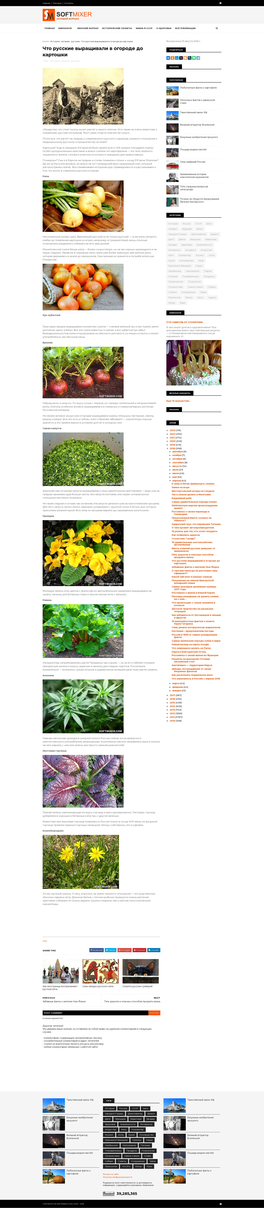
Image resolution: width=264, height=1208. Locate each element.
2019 (173, 444)
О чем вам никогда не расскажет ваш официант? (194, 572)
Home (46, 41)
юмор (172, 303)
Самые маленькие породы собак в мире (196, 640)
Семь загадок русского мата (97, 986)
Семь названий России (192, 161)
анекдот (173, 229)
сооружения (188, 292)
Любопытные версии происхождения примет (194, 506)
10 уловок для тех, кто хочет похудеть (194, 531)
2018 (173, 448)
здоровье (187, 244)
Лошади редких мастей (193, 149)
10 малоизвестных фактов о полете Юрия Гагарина (193, 622)
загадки (173, 244)
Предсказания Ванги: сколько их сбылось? (192, 519)
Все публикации (185, 28)
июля (175, 469)
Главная (46, 3)
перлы (207, 271)
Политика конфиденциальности (117, 1177)
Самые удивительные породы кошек (194, 501)
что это (126, 1166)
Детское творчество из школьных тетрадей (192, 610)
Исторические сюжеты (117, 28)
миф (201, 260)
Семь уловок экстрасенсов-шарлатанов (196, 627)
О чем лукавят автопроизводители (193, 527)
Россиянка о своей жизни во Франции (195, 655)
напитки (136, 1140)
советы (173, 292)
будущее (187, 229)
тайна (203, 292)
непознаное (192, 271)
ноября (177, 455)
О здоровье (163, 28)
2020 (173, 441)
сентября (178, 462)
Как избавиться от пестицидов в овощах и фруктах (196, 616)
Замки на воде (180, 487)
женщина (195, 239)
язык (182, 303)
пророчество (176, 281)
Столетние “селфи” (184, 538)
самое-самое (195, 287)
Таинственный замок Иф (193, 112)
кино (171, 255)
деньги (214, 234)
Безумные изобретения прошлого (199, 137)
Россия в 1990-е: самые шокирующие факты (194, 636)
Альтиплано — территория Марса (192, 665)
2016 (173, 699)
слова (147, 1156)
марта (176, 683)
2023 (173, 430)
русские (75, 41)
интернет (190, 250)
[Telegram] (198, 58)
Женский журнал (87, 28)
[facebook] (220, 3)
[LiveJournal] (189, 58)
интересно (174, 250)
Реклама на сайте (111, 1174)
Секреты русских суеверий (137, 986)
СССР (198, 223)
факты (188, 297)
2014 (173, 706)
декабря (177, 451)
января (177, 690)
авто (209, 223)
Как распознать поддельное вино (192, 675)
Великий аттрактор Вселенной (197, 124)
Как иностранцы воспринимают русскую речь (60, 988)
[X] (181, 58)
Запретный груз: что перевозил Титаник (196, 524)
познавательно (191, 276)
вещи (200, 229)
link (45, 941)
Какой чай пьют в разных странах (192, 576)
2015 (173, 702)
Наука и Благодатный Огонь (189, 651)
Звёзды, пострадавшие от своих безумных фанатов (191, 670)
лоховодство (187, 260)
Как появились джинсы (186, 535)
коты (211, 255)
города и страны (177, 234)
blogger (154, 1013)
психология (194, 281)
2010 (173, 720)
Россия (186, 223)
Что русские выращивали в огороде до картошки (196, 562)
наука (199, 266)
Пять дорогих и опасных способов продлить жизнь (192, 556)
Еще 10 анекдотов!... (178, 401)
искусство (206, 250)
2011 (172, 717)
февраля (177, 687)
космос (200, 255)
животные (210, 239)
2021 (173, 437)
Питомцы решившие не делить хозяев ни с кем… (195, 597)
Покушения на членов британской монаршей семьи (193, 581)
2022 (173, 434)
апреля (177, 480)
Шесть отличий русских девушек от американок (193, 549)
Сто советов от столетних (184, 322)
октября (177, 458)
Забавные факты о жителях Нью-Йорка (195, 567)
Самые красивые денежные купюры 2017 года (194, 588)
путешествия (176, 287)
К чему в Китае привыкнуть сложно (193, 483)
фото (200, 297)
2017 (173, 695)
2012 (173, 713)
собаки (211, 287)
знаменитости (204, 244)
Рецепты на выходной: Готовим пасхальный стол (191, 660)
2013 (173, 709)
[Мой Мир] (177, 58)
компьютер (185, 255)
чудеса (212, 297)
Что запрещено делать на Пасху (191, 648)
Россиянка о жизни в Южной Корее (193, 592)
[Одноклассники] (172, 58)
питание (65, 41)
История (55, 41)
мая (174, 477)
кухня (171, 260)
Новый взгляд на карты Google (190, 644)
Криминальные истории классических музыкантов (194, 176)
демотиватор (198, 234)
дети (171, 239)
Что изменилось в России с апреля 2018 (196, 678)
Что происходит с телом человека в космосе (193, 604)
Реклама (57, 3)
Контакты (68, 3)
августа (177, 466)
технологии (174, 297)
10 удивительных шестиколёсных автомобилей (192, 543)
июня (175, 473)
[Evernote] (194, 58)
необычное (175, 271)
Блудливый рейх (182, 498)
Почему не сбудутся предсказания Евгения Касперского (199, 200)
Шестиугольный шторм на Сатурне (193, 491)
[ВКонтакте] (168, 58)
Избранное (65, 28)
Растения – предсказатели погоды (193, 631)
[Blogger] (185, 58)
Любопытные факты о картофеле (198, 87)
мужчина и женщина (180, 266)
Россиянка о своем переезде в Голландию (190, 513)
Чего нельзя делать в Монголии (191, 494)
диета (182, 239)
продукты (209, 276)
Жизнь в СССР (144, 28)
